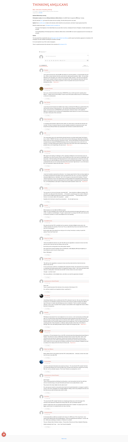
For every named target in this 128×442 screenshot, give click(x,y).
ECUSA (40, 12)
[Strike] (51, 60)
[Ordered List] (53, 60)
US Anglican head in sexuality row (53, 25)
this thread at (62, 44)
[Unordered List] (55, 60)
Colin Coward (47, 330)
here (42, 20)
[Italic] (48, 60)
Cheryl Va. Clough (48, 238)
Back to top (64, 438)
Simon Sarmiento (48, 119)
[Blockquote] (57, 60)
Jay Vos (46, 205)
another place (42, 22)
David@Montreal (48, 220)
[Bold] (46, 60)
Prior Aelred (47, 295)
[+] (64, 60)
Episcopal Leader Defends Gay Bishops (59, 38)
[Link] (61, 60)
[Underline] (50, 60)
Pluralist (46, 70)
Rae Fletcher (47, 102)
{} (62, 60)
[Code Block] (59, 60)
